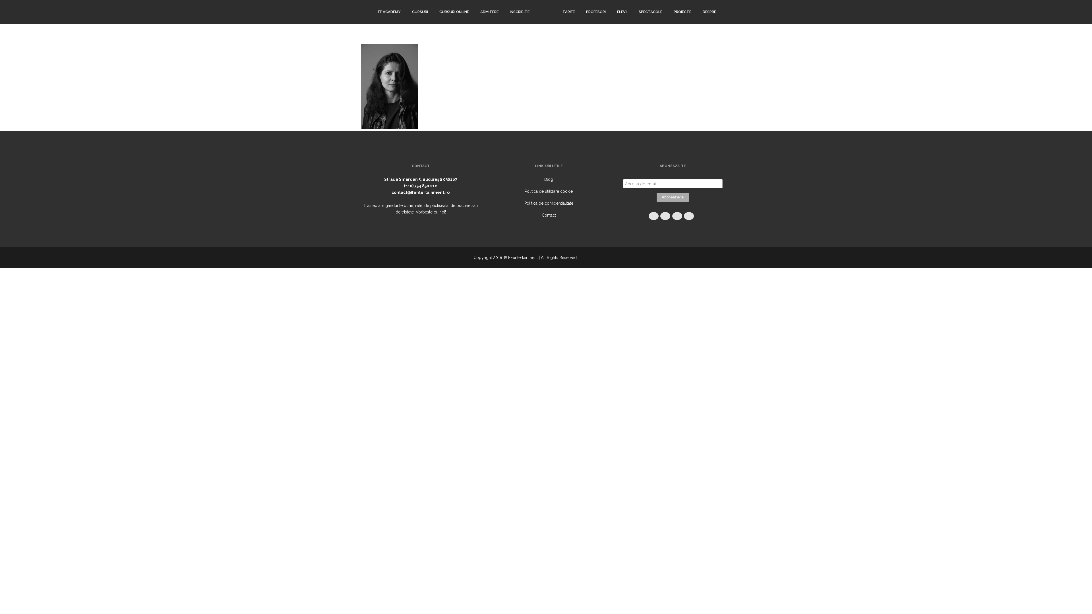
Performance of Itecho (598, 257)
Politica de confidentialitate (548, 203)
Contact (549, 215)
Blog (548, 179)
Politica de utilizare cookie (549, 191)
